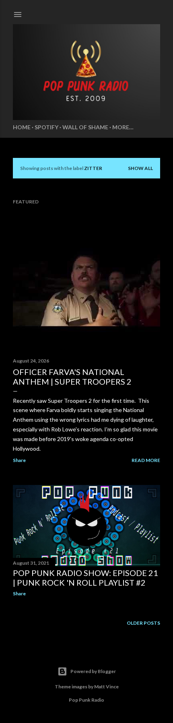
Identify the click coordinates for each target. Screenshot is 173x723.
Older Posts (143, 623)
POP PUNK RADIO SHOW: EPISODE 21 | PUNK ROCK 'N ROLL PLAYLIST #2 (85, 577)
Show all (140, 168)
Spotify (46, 127)
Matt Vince (106, 687)
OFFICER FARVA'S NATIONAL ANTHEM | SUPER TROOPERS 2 (72, 376)
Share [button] (19, 460)
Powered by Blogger (93, 671)
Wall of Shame (85, 127)
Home (22, 127)
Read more (146, 460)
